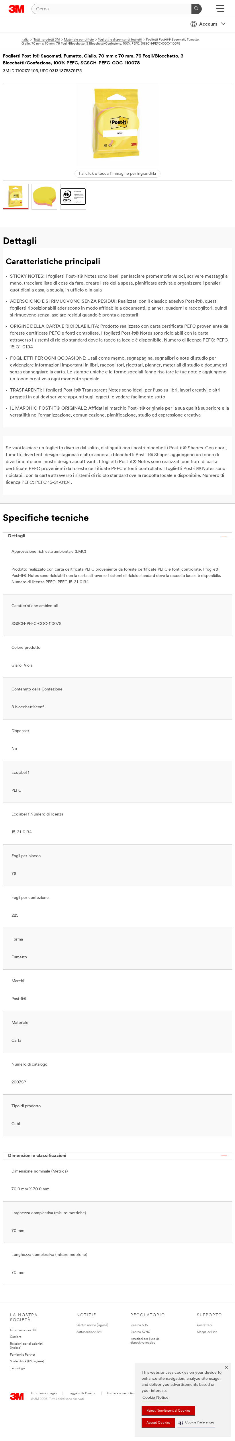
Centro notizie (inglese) (92, 1325)
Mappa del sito (207, 1332)
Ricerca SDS (139, 1325)
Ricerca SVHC (140, 1332)
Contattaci (204, 1325)
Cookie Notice (155, 1398)
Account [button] (208, 24)
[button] (196, 1422)
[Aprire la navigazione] (220, 10)
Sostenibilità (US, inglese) (27, 1361)
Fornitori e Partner (22, 1354)
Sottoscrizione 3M (89, 1332)
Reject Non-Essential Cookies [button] (168, 1411)
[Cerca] (196, 9)
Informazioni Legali (44, 1393)
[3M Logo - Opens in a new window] (16, 9)
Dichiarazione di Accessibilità (127, 1393)
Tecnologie (17, 1368)
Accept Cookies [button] (158, 1423)
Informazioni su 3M (23, 1330)
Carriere (15, 1337)
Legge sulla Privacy (82, 1393)
